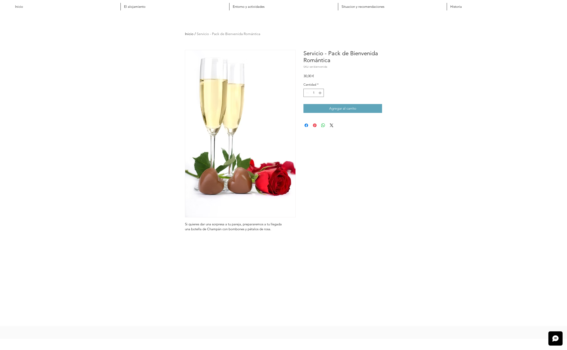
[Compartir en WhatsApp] (323, 125)
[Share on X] (331, 125)
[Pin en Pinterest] (314, 125)
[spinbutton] (314, 93)
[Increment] (320, 93)
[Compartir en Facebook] (306, 125)
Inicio (189, 34)
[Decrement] (307, 93)
